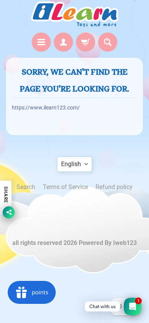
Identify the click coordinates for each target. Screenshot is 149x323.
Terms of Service (65, 187)
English (71, 164)
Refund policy (114, 187)
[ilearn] (74, 14)
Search (25, 187)
